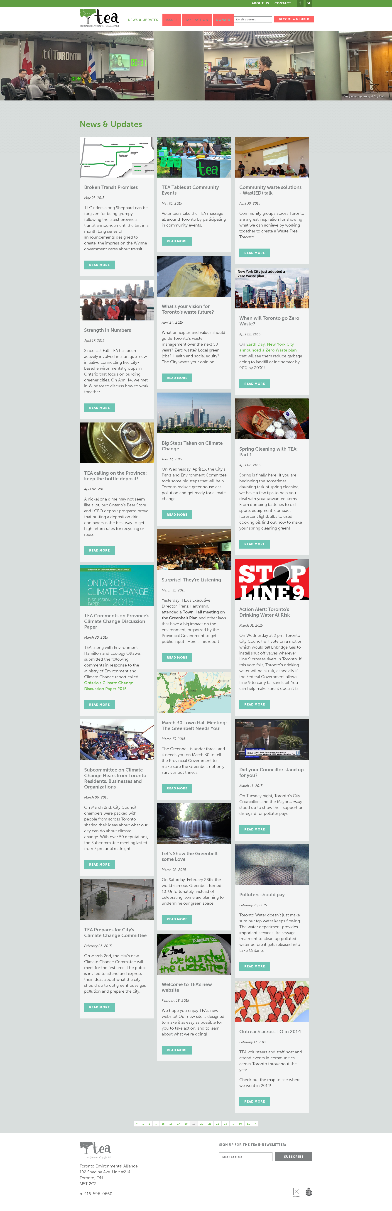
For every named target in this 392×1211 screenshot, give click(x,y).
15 (163, 1123)
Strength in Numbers (107, 330)
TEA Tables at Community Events (190, 190)
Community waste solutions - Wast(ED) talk (270, 190)
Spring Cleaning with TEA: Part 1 (268, 451)
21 (209, 1123)
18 (186, 1123)
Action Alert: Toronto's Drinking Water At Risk (264, 612)
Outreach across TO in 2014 (270, 1031)
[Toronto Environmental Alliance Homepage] (99, 18)
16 (170, 1123)
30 (240, 1123)
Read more (99, 265)
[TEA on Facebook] (300, 3)
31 (248, 1123)
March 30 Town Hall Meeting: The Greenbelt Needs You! (194, 725)
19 (193, 1123)
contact (282, 3)
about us (260, 3)
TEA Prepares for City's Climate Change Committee (115, 932)
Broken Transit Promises (111, 187)
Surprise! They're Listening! (192, 580)
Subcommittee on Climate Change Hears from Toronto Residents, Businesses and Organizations (115, 778)
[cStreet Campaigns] (298, 1180)
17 (178, 1123)
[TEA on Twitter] (309, 3)
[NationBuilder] (308, 1180)
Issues (172, 20)
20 (201, 1123)
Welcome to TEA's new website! (187, 987)
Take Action (196, 20)
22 (217, 1123)
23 (225, 1123)
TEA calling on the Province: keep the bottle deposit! (115, 475)
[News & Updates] (196, 65)
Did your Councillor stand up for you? (271, 772)
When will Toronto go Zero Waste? (269, 321)
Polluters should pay (262, 894)
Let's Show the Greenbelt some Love (190, 856)
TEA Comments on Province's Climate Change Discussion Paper (116, 621)
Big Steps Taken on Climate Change (192, 446)
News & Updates (143, 20)
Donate (223, 20)
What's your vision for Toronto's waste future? (188, 309)
